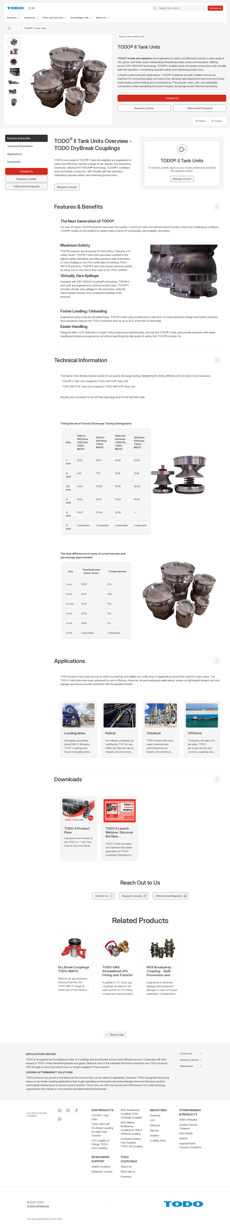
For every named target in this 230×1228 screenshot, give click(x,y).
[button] (140, 206)
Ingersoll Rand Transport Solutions (190, 1145)
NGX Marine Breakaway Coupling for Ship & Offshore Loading (131, 1128)
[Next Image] (105, 79)
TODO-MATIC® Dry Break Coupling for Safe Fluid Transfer (102, 1130)
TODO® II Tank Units (100, 1117)
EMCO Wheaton (188, 1119)
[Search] (155, 8)
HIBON (183, 1138)
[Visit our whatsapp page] (60, 1119)
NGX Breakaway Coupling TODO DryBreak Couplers (131, 1113)
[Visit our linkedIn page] (60, 1110)
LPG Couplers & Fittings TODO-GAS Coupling (100, 1144)
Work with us (128, 1171)
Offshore (155, 1125)
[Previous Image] (31, 79)
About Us (126, 1166)
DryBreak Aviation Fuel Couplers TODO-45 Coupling (132, 1142)
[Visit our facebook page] (76, 1110)
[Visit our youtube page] (68, 1110)
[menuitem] (13, 17)
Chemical (155, 1115)
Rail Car (154, 1130)
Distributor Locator (101, 1171)
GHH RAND (186, 1133)
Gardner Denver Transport (188, 1126)
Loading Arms (158, 1140)
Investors (126, 1176)
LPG (152, 1120)
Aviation (154, 1135)
